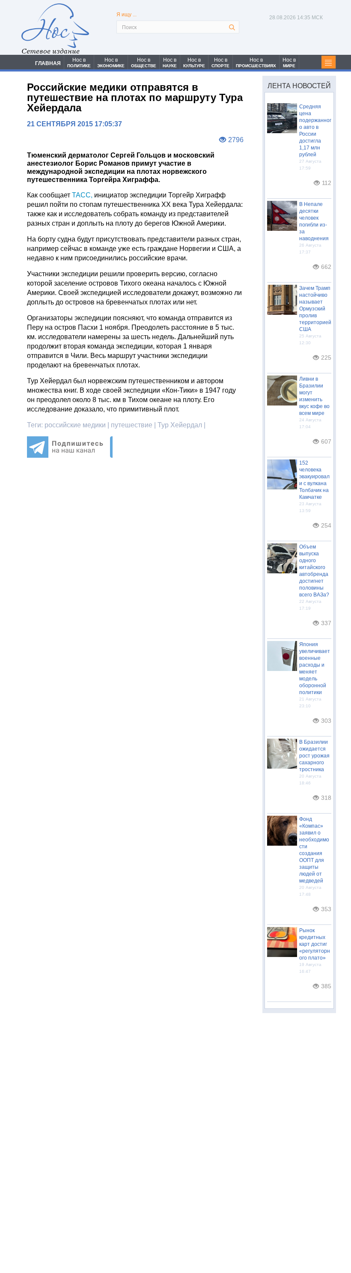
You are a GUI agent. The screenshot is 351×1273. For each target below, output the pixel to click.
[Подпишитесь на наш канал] (70, 455)
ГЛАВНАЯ (48, 63)
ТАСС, (82, 195)
